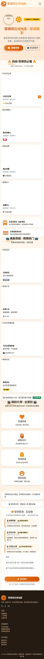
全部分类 (4, 618)
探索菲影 (15, 48)
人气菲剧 (4, 616)
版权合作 (4, 640)
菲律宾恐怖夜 (5, 631)
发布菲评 (23, 579)
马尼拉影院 (4, 627)
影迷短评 (33, 48)
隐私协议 (4, 644)
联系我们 (4, 642)
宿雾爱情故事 (5, 629)
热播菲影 (4, 613)
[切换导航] (40, 4)
